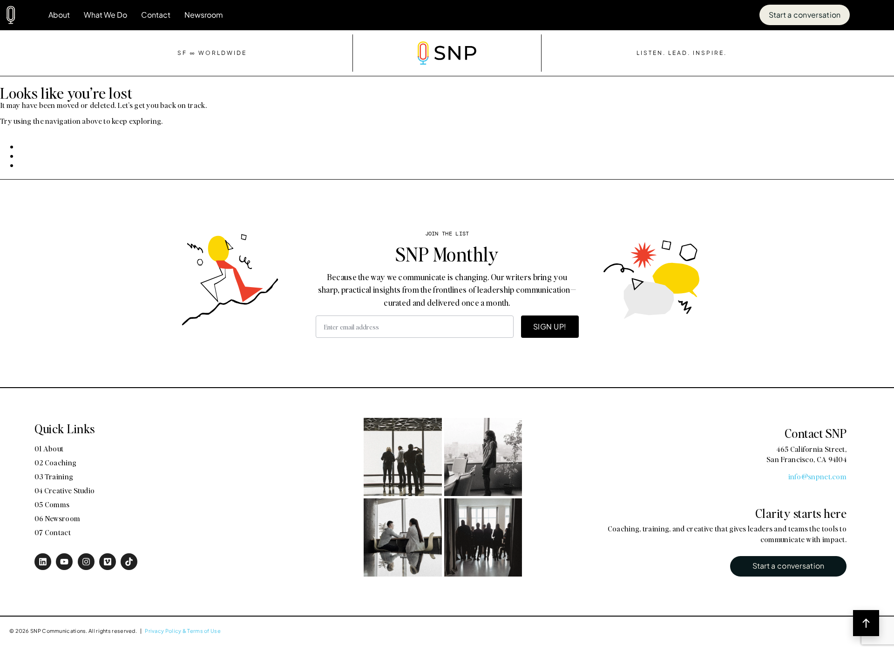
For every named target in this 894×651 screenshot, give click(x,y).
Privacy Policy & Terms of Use (183, 630)
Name (714, 196)
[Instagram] (86, 561)
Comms (725, 370)
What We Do (105, 15)
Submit (722, 470)
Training (778, 353)
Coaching (728, 353)
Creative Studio (837, 353)
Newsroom (203, 15)
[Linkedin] (42, 561)
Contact (155, 15)
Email (713, 289)
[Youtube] (64, 561)
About (59, 15)
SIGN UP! (550, 326)
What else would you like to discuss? (775, 389)
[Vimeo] (107, 561)
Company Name (735, 243)
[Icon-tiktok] (129, 561)
